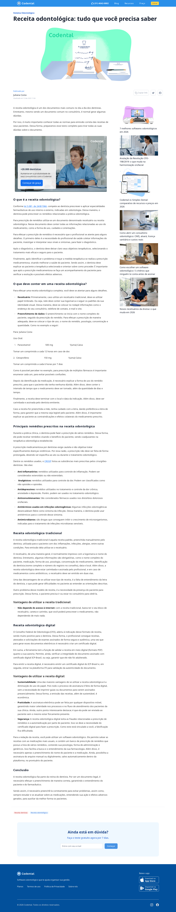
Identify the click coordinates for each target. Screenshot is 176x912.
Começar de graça (32, 182)
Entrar (154, 3)
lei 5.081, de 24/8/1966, (35, 206)
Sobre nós (73, 886)
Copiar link (142, 92)
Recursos (129, 3)
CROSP (47, 461)
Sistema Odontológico (23, 13)
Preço (142, 3)
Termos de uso (33, 886)
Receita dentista (20, 813)
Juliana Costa (19, 95)
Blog (116, 3)
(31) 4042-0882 (101, 3)
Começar (111, 846)
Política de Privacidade (54, 886)
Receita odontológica (39, 813)
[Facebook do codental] (157, 904)
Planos (20, 886)
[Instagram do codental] (151, 904)
